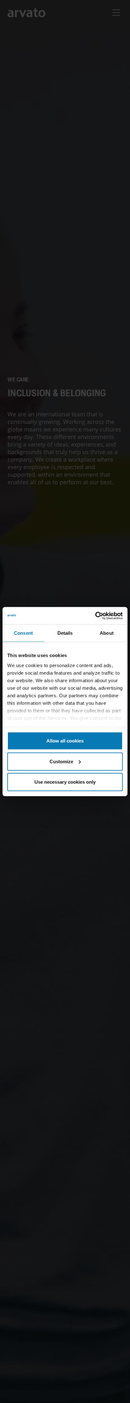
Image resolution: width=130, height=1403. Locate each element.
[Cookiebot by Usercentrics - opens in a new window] (95, 615)
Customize (61, 761)
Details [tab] (65, 633)
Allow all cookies (65, 740)
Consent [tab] (23, 633)
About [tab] (107, 633)
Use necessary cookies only (65, 782)
